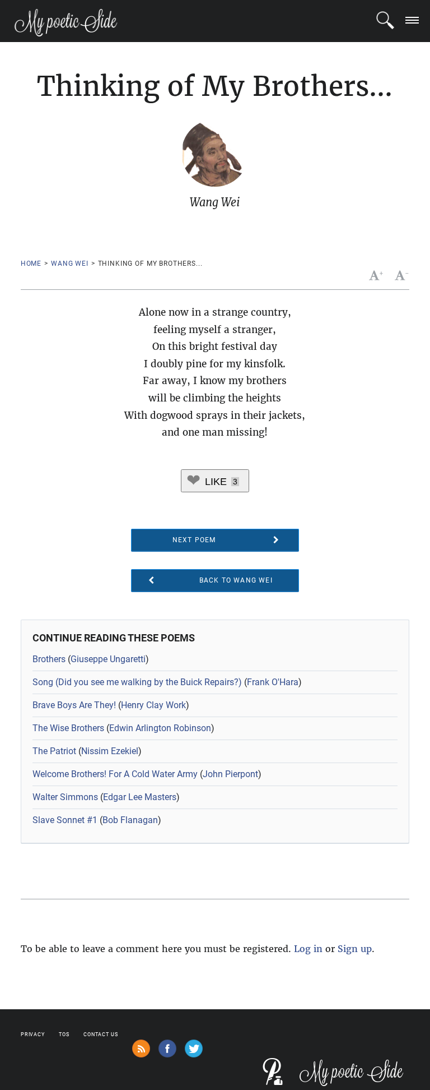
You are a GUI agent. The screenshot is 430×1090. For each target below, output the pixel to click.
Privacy (33, 1034)
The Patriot (54, 751)
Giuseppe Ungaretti (108, 659)
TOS (64, 1034)
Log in (308, 948)
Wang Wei (69, 263)
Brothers (49, 659)
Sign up (355, 948)
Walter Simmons (65, 797)
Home (31, 263)
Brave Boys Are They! (74, 705)
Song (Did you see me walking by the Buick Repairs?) (137, 682)
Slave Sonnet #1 (64, 820)
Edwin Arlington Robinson (160, 728)
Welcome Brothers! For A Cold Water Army (115, 774)
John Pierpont (230, 774)
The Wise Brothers (68, 728)
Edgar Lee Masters (139, 797)
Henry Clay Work (153, 705)
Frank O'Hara (272, 682)
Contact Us (100, 1034)
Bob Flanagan (130, 820)
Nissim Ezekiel (109, 751)
